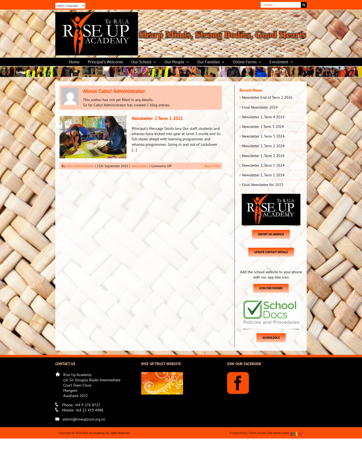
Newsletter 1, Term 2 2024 (263, 155)
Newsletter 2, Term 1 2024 (263, 165)
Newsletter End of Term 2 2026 (267, 97)
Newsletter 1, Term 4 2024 (263, 117)
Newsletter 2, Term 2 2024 (263, 145)
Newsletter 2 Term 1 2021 (157, 118)
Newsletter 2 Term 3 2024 (263, 126)
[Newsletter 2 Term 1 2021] (93, 137)
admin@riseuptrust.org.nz (83, 419)
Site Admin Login (278, 433)
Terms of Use (257, 433)
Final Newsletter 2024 (260, 107)
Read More (212, 166)
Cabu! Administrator (80, 166)
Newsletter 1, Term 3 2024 (263, 136)
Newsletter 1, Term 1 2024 (263, 175)
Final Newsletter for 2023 (262, 184)
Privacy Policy (238, 433)
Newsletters (139, 166)
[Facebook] (238, 383)
